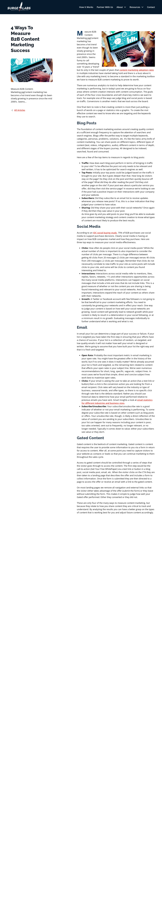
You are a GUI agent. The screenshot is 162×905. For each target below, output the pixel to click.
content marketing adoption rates (136, 70)
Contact (151, 7)
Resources (135, 7)
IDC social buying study (105, 232)
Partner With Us (105, 7)
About (120, 7)
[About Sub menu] (125, 7)
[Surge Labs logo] (19, 7)
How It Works (86, 7)
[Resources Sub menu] (142, 7)
